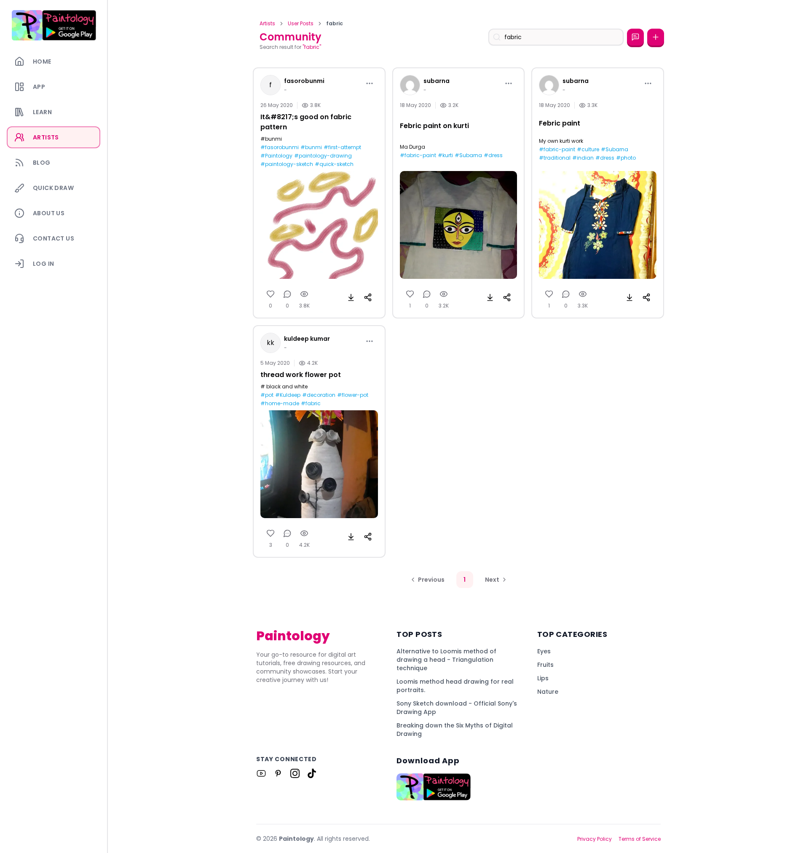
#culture (588, 149)
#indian (583, 158)
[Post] (655, 37)
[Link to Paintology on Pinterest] (278, 773)
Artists (267, 23)
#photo (626, 158)
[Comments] (287, 294)
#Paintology (276, 155)
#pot (266, 395)
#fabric (311, 403)
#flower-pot (352, 395)
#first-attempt (342, 147)
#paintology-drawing (323, 155)
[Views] (304, 294)
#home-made (279, 403)
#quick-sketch (334, 164)
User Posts (300, 23)
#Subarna (468, 155)
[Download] (351, 297)
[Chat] (635, 37)
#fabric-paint (418, 155)
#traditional (555, 158)
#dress (493, 155)
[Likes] (270, 294)
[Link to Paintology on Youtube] (261, 773)
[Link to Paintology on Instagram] (295, 773)
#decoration (318, 395)
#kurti (445, 155)
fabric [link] (334, 23)
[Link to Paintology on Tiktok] (312, 773)
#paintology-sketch (286, 164)
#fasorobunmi (279, 147)
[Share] (367, 297)
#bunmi (311, 147)
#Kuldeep (287, 395)
